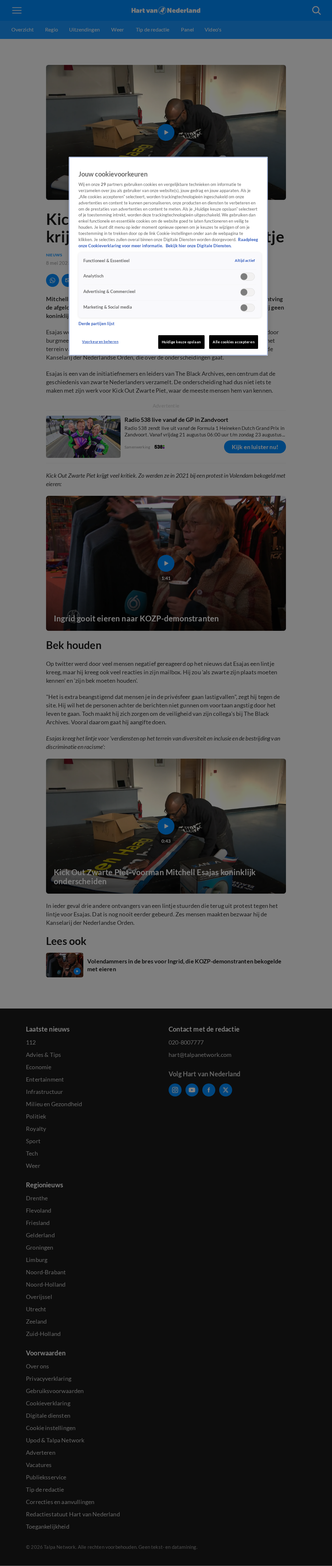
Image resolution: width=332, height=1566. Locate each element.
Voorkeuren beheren (100, 341)
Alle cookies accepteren (234, 342)
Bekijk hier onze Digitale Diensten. (198, 245)
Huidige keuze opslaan (181, 342)
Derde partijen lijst (96, 323)
